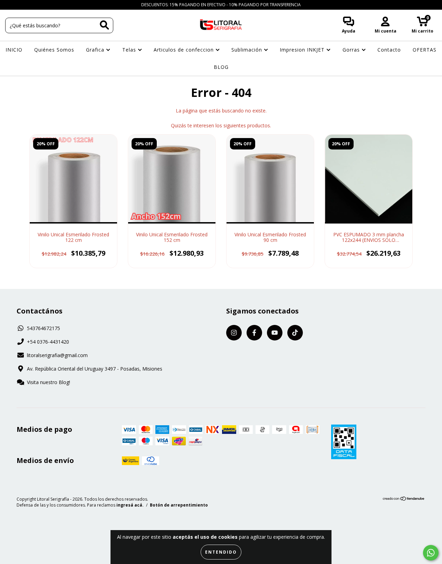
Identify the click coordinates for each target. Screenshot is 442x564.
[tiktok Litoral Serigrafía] (41, 4)
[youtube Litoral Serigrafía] (31, 4)
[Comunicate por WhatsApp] (431, 553)
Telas (130, 49)
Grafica (96, 49)
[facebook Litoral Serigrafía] (21, 4)
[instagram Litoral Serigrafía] (10, 4)
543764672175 (43, 328)
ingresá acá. (130, 505)
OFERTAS (424, 49)
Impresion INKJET (303, 49)
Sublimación (247, 49)
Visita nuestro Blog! (48, 382)
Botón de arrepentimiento (179, 505)
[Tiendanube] (403, 499)
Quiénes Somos (54, 49)
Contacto (389, 49)
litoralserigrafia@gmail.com (57, 355)
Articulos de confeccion (184, 49)
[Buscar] (104, 25)
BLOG (221, 67)
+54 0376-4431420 (48, 341)
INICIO (14, 49)
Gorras (352, 49)
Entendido (221, 552)
